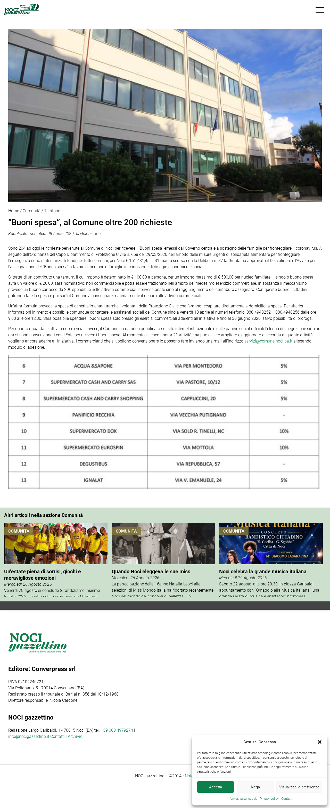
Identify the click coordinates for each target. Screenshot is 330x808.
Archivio (75, 736)
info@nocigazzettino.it (28, 736)
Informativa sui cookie (242, 799)
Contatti (57, 736)
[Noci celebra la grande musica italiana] (271, 560)
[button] (319, 742)
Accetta (215, 787)
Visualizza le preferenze (299, 787)
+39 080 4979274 (117, 730)
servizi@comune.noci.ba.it (268, 341)
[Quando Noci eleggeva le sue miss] (163, 560)
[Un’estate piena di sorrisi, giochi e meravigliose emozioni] (56, 560)
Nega (255, 787)
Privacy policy (269, 799)
